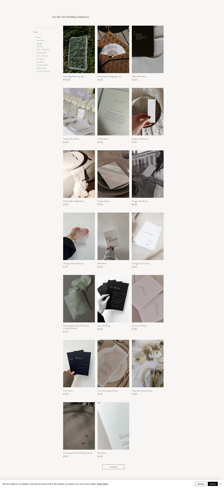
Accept (213, 484)
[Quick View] (79, 49)
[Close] (220, 484)
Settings (200, 484)
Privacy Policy (102, 484)
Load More (113, 467)
